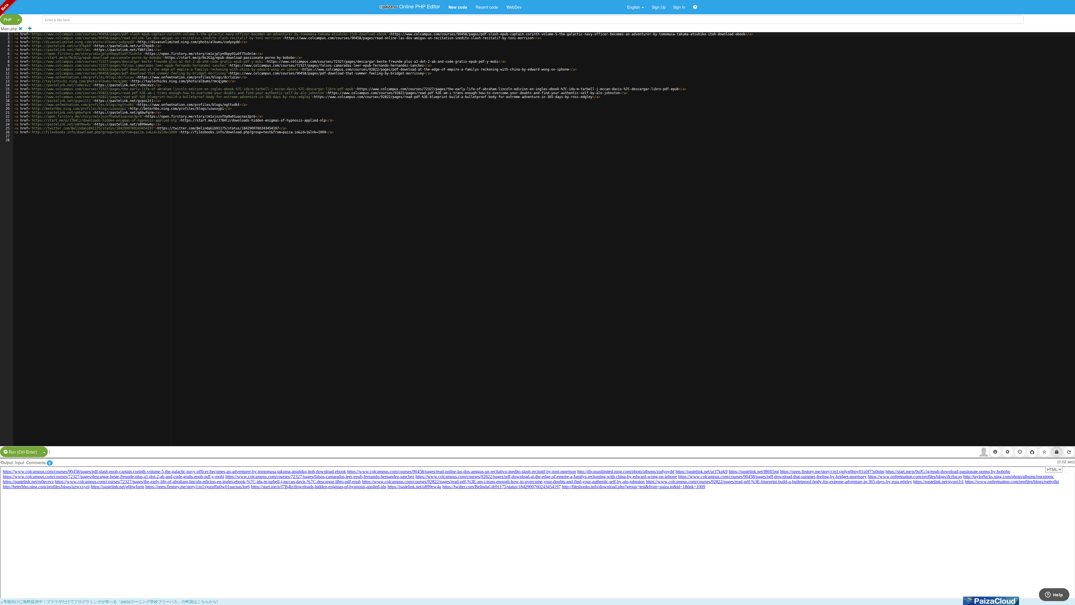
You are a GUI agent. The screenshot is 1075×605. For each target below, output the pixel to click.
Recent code (487, 7)
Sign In (679, 7)
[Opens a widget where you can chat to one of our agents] (1054, 595)
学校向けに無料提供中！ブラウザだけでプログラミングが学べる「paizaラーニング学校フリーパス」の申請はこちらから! (110, 601)
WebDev (514, 7)
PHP (7, 19)
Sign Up (659, 7)
